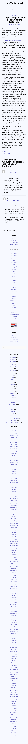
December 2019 (14, 543)
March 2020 (14, 539)
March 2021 (14, 518)
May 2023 (14, 473)
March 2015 (14, 645)
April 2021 (14, 516)
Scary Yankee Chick (14, 3)
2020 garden (14, 262)
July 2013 (14, 681)
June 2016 (14, 618)
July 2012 (14, 703)
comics (14, 280)
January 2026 (14, 433)
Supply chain (14, 312)
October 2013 (13, 676)
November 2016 (14, 610)
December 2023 (14, 460)
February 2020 (14, 541)
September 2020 (14, 529)
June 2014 (14, 662)
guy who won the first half (13, 40)
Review (14, 307)
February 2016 (14, 626)
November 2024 (14, 448)
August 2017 (14, 593)
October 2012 (13, 698)
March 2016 (14, 624)
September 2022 (14, 485)
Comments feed (14, 242)
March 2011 (14, 732)
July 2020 (14, 532)
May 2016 (14, 620)
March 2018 (14, 581)
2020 (14, 260)
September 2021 (14, 507)
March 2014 (14, 667)
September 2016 (14, 613)
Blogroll (14, 275)
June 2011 (14, 726)
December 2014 (14, 651)
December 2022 (14, 480)
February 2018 (14, 583)
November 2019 (14, 545)
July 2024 (14, 455)
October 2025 (13, 437)
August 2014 (14, 658)
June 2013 (14, 683)
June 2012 (14, 705)
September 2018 (14, 570)
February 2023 (14, 477)
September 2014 (14, 656)
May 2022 (14, 493)
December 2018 (14, 565)
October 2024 (13, 450)
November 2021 (14, 503)
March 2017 (14, 602)
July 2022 (14, 489)
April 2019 (14, 557)
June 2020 (14, 534)
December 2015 (14, 629)
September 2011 (14, 721)
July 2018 (14, 574)
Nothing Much (14, 300)
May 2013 (14, 685)
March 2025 (14, 441)
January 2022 (14, 500)
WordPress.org (14, 244)
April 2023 (14, 475)
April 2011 (14, 730)
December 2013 (14, 672)
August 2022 (14, 487)
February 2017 (14, 604)
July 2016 (14, 617)
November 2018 (14, 566)
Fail (14, 284)
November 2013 (14, 674)
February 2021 (14, 520)
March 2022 (14, 496)
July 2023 (14, 469)
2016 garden (14, 253)
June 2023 (14, 471)
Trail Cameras (14, 316)
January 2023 (14, 478)
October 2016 (13, 611)
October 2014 (13, 654)
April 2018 (14, 579)
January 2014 (14, 671)
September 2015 (14, 635)
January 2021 (14, 521)
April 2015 (14, 644)
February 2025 (14, 442)
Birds (14, 271)
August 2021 (14, 509)
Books (14, 276)
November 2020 (14, 525)
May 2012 (14, 707)
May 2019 (14, 556)
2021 (14, 264)
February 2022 (14, 498)
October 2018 (13, 568)
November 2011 (14, 717)
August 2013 (14, 680)
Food (14, 15)
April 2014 (14, 665)
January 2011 (14, 735)
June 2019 (14, 554)
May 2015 (14, 642)
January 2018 (14, 584)
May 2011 (14, 728)
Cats (14, 278)
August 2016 (14, 615)
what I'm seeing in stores (14, 318)
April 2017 (14, 601)
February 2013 (14, 690)
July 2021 (14, 511)
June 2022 (14, 491)
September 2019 (14, 548)
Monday (14, 298)
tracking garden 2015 (14, 314)
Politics (14, 303)
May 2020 (14, 536)
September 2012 (14, 699)
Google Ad (14, 291)
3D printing (14, 266)
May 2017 (14, 599)
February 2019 (14, 561)
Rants (14, 305)
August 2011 (14, 723)
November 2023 (14, 462)
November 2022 (14, 482)
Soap (14, 309)
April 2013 (14, 687)
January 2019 (14, 563)
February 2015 (14, 647)
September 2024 (14, 451)
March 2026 (14, 432)
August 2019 (14, 550)
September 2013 (14, 678)
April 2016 (14, 622)
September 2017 (14, 592)
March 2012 (14, 710)
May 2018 (14, 577)
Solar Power (14, 311)
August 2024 (14, 453)
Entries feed (14, 240)
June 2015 (14, 640)
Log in (14, 238)
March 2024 (14, 459)
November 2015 (14, 631)
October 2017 (13, 590)
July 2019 (14, 552)
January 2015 (14, 649)
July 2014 (14, 660)
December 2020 (14, 523)
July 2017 (14, 595)
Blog (5, 151)
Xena (23, 742)
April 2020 (14, 538)
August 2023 (14, 467)
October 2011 (13, 719)
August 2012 (14, 701)
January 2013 (14, 692)
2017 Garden (14, 255)
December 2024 (14, 446)
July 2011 (14, 725)
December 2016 (14, 608)
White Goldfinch (9, 154)
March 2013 (14, 689)
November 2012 (14, 696)
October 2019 (13, 547)
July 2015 (14, 638)
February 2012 (14, 712)
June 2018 (14, 575)
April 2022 (14, 494)
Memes (14, 296)
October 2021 (13, 505)
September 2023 (14, 466)
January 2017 (14, 606)
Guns (14, 293)
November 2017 (14, 588)
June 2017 (14, 597)
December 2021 (14, 502)
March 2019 (14, 559)
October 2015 (13, 633)
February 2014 (14, 669)
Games (14, 287)
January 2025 (14, 444)
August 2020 (14, 530)
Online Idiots (14, 302)
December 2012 (14, 694)
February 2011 (14, 734)
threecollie (9, 171)
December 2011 (14, 716)
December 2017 (14, 586)
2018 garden (14, 257)
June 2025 (14, 439)
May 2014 (14, 663)
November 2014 (14, 653)
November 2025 (14, 435)
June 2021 (14, 512)
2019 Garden (14, 258)
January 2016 (14, 627)
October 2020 (13, 527)
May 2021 (14, 514)
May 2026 (14, 430)
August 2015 (14, 636)
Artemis (14, 269)
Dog (14, 282)
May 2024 (14, 457)
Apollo (14, 267)
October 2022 (13, 484)
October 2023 (13, 464)
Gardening (14, 289)
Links (14, 294)
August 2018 (14, 572)
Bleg (14, 273)
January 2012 (14, 714)
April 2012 (14, 708)
